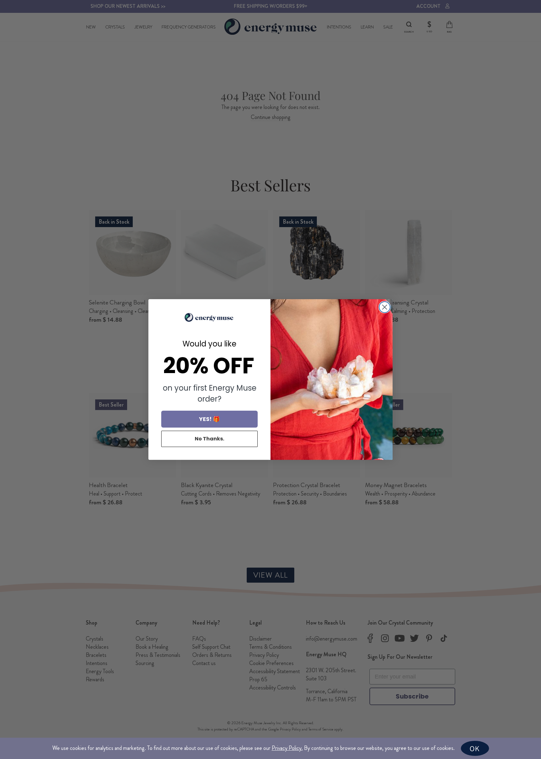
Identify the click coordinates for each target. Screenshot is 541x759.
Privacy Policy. (287, 748)
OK (475, 748)
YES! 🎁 (209, 419)
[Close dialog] (384, 307)
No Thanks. (209, 438)
